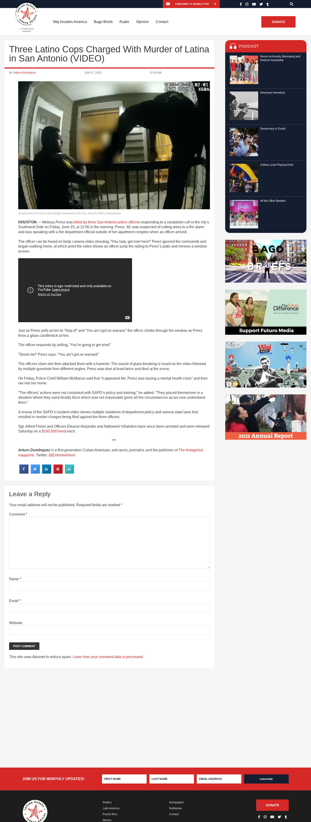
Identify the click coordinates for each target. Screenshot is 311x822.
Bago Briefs (103, 22)
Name (15, 579)
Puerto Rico (110, 814)
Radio (124, 22)
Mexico (107, 820)
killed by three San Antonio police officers (107, 222)
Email (15, 601)
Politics (107, 802)
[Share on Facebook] (23, 472)
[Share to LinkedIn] (46, 472)
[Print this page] (69, 472)
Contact (162, 22)
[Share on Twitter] (35, 472)
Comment (18, 514)
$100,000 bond (54, 431)
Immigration (176, 802)
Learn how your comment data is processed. (108, 657)
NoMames (175, 808)
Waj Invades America (70, 22)
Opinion (142, 22)
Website (15, 623)
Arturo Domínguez (24, 72)
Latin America (111, 808)
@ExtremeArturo (61, 455)
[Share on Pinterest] (58, 472)
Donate (278, 22)
